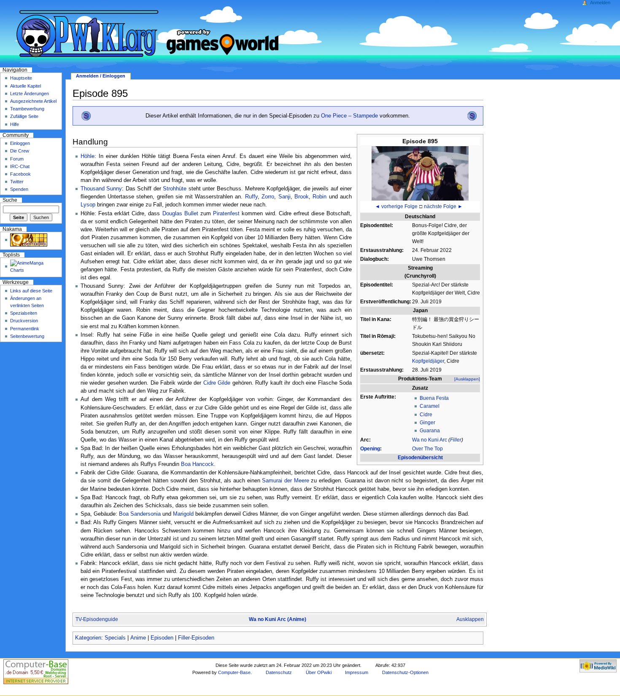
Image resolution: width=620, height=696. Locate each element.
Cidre (426, 415)
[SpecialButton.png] (86, 116)
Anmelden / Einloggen (100, 75)
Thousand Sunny (101, 189)
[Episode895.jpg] (420, 173)
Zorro (267, 197)
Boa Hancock (197, 464)
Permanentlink (24, 328)
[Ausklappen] (467, 379)
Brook (301, 197)
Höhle (87, 156)
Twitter (17, 181)
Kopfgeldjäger (428, 361)
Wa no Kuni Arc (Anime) (277, 619)
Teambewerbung (27, 108)
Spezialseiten (23, 313)
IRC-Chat (20, 166)
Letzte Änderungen (29, 93)
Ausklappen (470, 619)
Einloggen (20, 143)
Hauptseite (21, 77)
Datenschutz (279, 672)
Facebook (20, 174)
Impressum (356, 672)
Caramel (429, 406)
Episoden (162, 638)
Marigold (183, 514)
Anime (138, 638)
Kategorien (88, 638)
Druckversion (24, 320)
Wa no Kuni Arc (429, 440)
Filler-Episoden (196, 638)
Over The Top (427, 449)
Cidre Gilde (217, 383)
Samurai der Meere (285, 481)
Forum (17, 158)
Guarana (430, 431)
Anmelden (600, 2)
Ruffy (251, 197)
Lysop (88, 205)
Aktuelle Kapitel (25, 85)
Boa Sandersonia (140, 514)
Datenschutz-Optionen (405, 672)
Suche (10, 200)
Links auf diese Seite (31, 290)
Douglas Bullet (180, 214)
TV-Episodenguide (96, 619)
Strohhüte (174, 189)
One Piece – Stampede (349, 116)
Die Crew (19, 150)
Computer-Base (234, 672)
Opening (370, 449)
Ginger (427, 423)
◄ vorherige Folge (396, 206)
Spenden (19, 189)
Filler (455, 440)
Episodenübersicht (420, 457)
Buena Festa (434, 398)
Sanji (284, 197)
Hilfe (14, 124)
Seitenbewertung (27, 336)
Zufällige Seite (24, 116)
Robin (319, 197)
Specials (115, 638)
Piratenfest (226, 214)
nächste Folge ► (443, 206)
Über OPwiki (319, 672)
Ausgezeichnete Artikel (33, 101)
